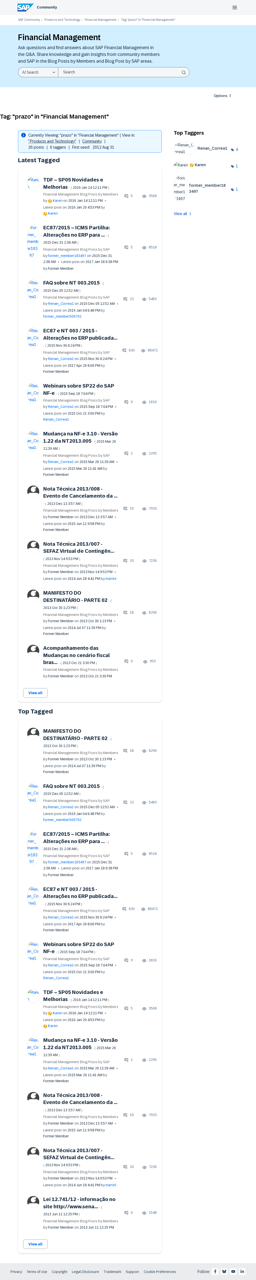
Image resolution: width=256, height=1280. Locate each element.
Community (47, 7)
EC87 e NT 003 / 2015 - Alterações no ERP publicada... (80, 337)
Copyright (60, 1272)
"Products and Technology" (52, 141)
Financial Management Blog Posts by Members (80, 194)
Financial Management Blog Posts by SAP (76, 249)
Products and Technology (62, 20)
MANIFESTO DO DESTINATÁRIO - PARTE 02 (77, 600)
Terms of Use (36, 1272)
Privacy (16, 1272)
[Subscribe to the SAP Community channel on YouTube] (233, 1271)
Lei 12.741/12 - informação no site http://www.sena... (79, 1206)
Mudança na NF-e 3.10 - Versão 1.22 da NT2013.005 (80, 440)
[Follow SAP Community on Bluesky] (224, 1271)
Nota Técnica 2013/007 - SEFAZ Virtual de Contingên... (79, 551)
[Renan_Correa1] (202, 154)
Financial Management (100, 20)
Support (132, 1272)
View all (35, 693)
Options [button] (220, 96)
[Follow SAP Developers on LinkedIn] (242, 1271)
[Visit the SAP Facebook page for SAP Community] (215, 1271)
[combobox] (124, 72)
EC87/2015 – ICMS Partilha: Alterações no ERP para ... (76, 234)
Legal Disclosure (85, 1272)
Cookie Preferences (160, 1272)
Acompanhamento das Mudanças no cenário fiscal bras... (76, 655)
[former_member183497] (202, 201)
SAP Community (29, 20)
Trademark (112, 1272)
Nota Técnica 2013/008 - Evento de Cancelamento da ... (80, 496)
